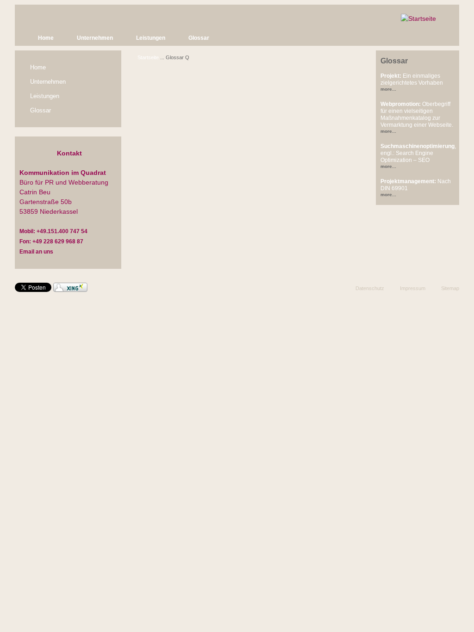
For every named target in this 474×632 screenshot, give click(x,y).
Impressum (412, 288)
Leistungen (150, 38)
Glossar (198, 38)
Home (46, 38)
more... (388, 89)
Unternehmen (95, 38)
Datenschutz (370, 288)
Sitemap (450, 288)
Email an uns (36, 251)
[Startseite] (418, 19)
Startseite (148, 57)
